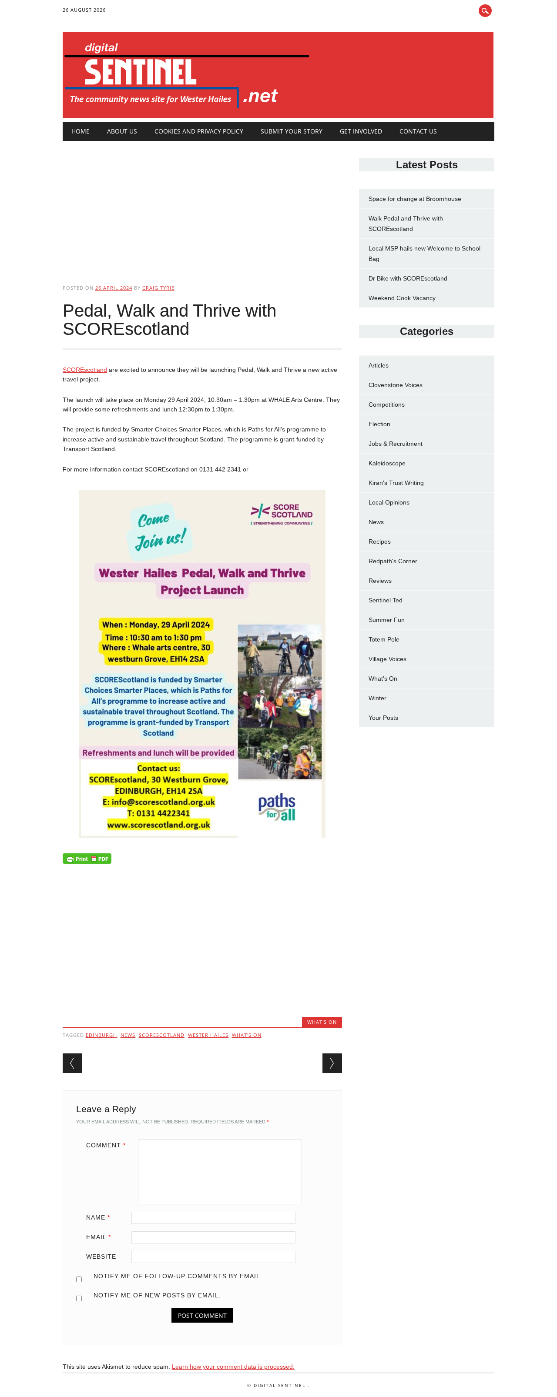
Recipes (380, 541)
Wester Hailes (208, 1035)
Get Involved (361, 131)
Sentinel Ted (386, 600)
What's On (322, 1022)
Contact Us (418, 131)
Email (98, 1236)
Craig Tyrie (158, 287)
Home (80, 131)
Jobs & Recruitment (396, 443)
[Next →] (332, 1063)
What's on (247, 1035)
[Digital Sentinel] (187, 108)
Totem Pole (384, 639)
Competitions (387, 404)
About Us (122, 131)
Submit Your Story (291, 131)
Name (98, 1217)
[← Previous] (72, 1063)
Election (379, 424)
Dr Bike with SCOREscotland (408, 278)
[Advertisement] (202, 205)
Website (101, 1256)
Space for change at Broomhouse (415, 198)
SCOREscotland (85, 369)
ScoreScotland (162, 1035)
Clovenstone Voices (396, 384)
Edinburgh (101, 1035)
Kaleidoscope (387, 463)
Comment (106, 1145)
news (128, 1035)
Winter (377, 698)
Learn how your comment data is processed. (233, 1366)
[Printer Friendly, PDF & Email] (87, 860)
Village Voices (387, 658)
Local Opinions (389, 502)
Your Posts (383, 717)
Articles (379, 365)
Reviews (380, 580)
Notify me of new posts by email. (157, 1295)
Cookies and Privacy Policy (198, 131)
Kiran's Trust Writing (396, 482)
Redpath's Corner (393, 561)
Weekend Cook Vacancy (402, 297)
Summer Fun (387, 619)
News (376, 521)
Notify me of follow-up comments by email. (178, 1276)
